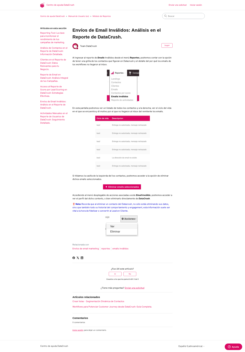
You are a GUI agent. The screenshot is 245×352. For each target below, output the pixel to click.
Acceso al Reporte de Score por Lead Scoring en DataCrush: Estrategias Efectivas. (53, 91)
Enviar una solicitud (178, 5)
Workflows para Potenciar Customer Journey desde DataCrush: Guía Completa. (112, 306)
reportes (105, 248)
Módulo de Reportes (102, 16)
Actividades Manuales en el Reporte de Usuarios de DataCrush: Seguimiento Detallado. (54, 118)
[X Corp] (78, 258)
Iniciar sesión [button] (196, 5)
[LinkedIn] (82, 258)
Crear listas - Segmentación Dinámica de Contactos (98, 301)
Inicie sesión (77, 330)
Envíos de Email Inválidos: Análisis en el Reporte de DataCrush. (53, 104)
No (130, 274)
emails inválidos (120, 248)
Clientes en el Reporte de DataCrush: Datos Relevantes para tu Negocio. (53, 64)
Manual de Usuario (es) (78, 16)
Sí (115, 274)
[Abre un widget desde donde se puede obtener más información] (233, 347)
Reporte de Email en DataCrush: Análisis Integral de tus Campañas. (54, 77)
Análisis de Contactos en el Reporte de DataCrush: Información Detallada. (53, 51)
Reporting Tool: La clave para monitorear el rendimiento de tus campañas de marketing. (52, 38)
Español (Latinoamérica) (191, 346)
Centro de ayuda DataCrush (52, 16)
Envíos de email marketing (85, 248)
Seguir (167, 45)
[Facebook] (73, 258)
